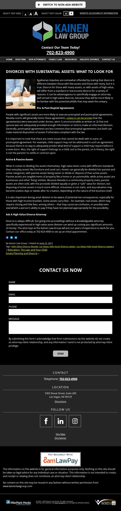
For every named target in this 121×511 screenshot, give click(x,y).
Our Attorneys (37, 59)
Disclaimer (60, 438)
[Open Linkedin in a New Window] (60, 421)
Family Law (55, 59)
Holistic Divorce (89, 59)
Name (12, 282)
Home (9, 59)
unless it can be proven (79, 118)
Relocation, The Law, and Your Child (27, 249)
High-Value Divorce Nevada (24, 246)
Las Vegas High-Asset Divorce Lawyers (95, 246)
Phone (13, 306)
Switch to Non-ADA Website (63, 4)
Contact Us (108, 59)
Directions (60, 401)
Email (12, 294)
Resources (71, 59)
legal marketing (60, 503)
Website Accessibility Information (99, 13)
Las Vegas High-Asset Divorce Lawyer (57, 246)
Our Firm (20, 59)
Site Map (60, 434)
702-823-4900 (60, 52)
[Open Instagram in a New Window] (75, 421)
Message (14, 319)
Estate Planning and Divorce (21, 253)
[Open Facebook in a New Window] (46, 421)
